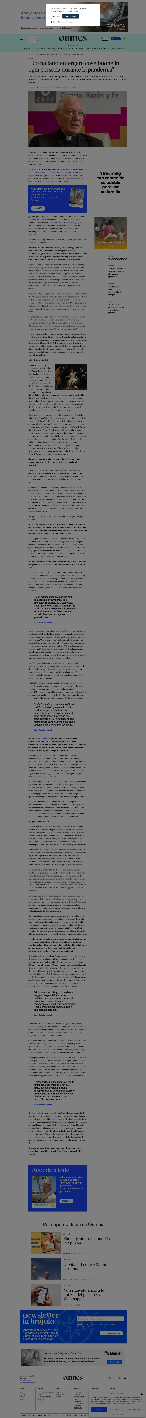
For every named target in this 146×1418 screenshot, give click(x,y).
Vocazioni (41, 1401)
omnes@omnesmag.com (28, 1382)
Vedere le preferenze (134, 1409)
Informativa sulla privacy (86, 1327)
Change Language (70, 16)
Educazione (42, 1395)
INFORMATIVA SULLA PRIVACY (41, 1415)
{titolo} (112, 1414)
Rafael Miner (33, 88)
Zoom (22, 1399)
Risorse (30, 54)
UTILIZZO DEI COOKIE (58, 1415)
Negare (116, 1409)
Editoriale (60, 1392)
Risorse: (73, 46)
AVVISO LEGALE (26, 1415)
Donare (105, 39)
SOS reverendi (118, 48)
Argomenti (28, 48)
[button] (142, 1393)
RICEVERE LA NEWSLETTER (111, 1333)
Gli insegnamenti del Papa (60, 48)
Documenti (40, 48)
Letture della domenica (97, 48)
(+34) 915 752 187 (25, 1380)
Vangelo (80, 48)
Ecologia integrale (45, 1392)
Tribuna (58, 1397)
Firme (58, 1388)
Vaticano (23, 1395)
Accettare (99, 1409)
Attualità (23, 1388)
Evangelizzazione (44, 1397)
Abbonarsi (115, 39)
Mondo (22, 1392)
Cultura (23, 1397)
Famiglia (41, 1399)
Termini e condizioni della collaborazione (81, 1415)
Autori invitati (61, 1395)
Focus (40, 1388)
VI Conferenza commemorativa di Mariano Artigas (51, 172)
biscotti (102, 1327)
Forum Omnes (40, 738)
